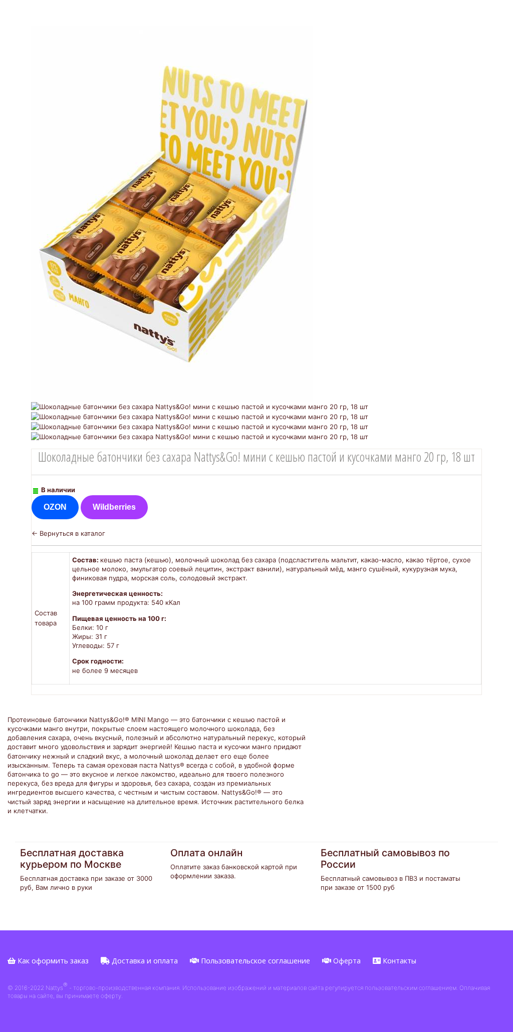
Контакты (398, 960)
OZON (55, 507)
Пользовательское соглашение (254, 960)
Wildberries (114, 507)
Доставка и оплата (144, 960)
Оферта (346, 960)
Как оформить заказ (52, 960)
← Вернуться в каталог (68, 533)
